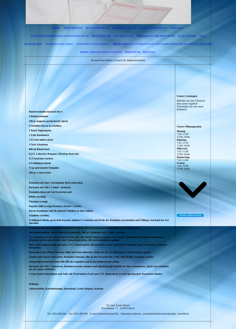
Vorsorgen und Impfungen (155, 36)
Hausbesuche (123, 36)
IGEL (202, 36)
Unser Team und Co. (154, 28)
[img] (108, 12)
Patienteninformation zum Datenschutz (60, 36)
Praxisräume (101, 36)
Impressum (132, 52)
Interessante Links (59, 44)
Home (56, 28)
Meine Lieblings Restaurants (101, 52)
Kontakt (177, 28)
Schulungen (187, 36)
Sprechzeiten (73, 28)
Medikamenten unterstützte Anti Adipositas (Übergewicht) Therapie (162, 44)
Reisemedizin (33, 44)
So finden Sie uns (124, 28)
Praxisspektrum (97, 28)
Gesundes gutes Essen (92, 44)
